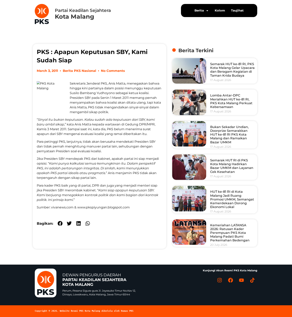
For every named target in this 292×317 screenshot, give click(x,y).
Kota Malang (74, 16)
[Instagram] (219, 280)
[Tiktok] (252, 280)
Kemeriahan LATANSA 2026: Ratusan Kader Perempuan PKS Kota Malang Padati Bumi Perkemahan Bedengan (229, 232)
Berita (199, 10)
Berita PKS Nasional (79, 71)
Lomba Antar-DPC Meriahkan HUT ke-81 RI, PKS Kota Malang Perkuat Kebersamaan (231, 101)
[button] (60, 223)
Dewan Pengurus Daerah (94, 280)
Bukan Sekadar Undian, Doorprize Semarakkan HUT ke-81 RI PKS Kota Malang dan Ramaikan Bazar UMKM (229, 134)
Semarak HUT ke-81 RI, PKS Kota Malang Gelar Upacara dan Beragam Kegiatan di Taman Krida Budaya (232, 69)
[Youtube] (241, 280)
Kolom (220, 10)
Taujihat (237, 10)
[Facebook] (230, 280)
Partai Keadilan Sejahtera (83, 10)
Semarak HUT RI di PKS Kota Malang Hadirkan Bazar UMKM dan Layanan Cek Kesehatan (231, 166)
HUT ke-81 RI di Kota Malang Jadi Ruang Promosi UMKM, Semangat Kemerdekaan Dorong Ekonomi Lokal (232, 199)
